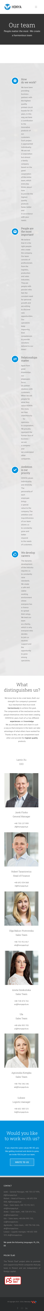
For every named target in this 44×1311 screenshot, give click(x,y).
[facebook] (18, 1308)
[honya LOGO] (13, 4)
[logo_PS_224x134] (13, 1276)
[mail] (22, 1308)
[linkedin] (26, 1308)
